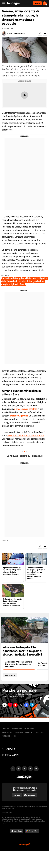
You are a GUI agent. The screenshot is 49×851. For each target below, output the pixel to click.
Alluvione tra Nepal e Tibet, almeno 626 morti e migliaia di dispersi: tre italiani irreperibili (22, 651)
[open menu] (2, 3)
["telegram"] (32, 705)
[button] (45, 33)
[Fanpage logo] (13, 3)
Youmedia (5, 728)
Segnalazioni (17, 728)
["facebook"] (26, 705)
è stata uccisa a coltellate (25, 409)
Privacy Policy (29, 728)
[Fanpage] (25, 777)
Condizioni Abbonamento (24, 732)
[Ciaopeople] (24, 844)
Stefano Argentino (19, 415)
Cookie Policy (7, 732)
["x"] (21, 705)
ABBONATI (37, 3)
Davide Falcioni (19, 33)
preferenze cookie (9, 736)
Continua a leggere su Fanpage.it (24, 455)
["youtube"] (15, 705)
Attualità (5, 541)
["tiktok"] (4, 705)
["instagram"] (10, 705)
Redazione (40, 732)
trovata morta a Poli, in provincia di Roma (25, 435)
